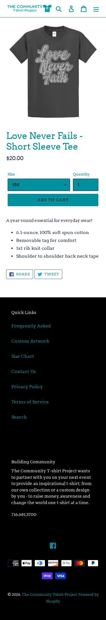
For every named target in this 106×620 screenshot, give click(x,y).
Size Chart (22, 356)
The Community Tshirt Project (49, 594)
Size (11, 174)
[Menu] (96, 8)
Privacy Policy (27, 386)
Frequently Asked (31, 326)
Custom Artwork (30, 341)
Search (19, 417)
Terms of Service (30, 402)
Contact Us (23, 371)
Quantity (81, 174)
